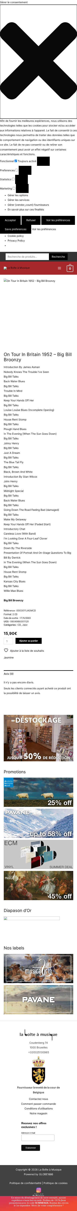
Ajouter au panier (28, 640)
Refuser (31, 220)
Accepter (10, 220)
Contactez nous (38, 1098)
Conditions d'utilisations (38, 1108)
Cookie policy (16, 235)
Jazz (24, 624)
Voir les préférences (58, 220)
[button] (38, 62)
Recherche (58, 256)
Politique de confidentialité (25, 1183)
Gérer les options (18, 195)
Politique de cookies (55, 1183)
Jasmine (9, 657)
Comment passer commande (38, 1103)
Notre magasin (38, 1113)
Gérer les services (18, 199)
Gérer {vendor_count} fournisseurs (28, 204)
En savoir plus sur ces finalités (26, 209)
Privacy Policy (16, 240)
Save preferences (15, 229)
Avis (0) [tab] (9, 673)
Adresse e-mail (28, 1133)
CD (19, 624)
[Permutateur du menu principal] (59, 268)
